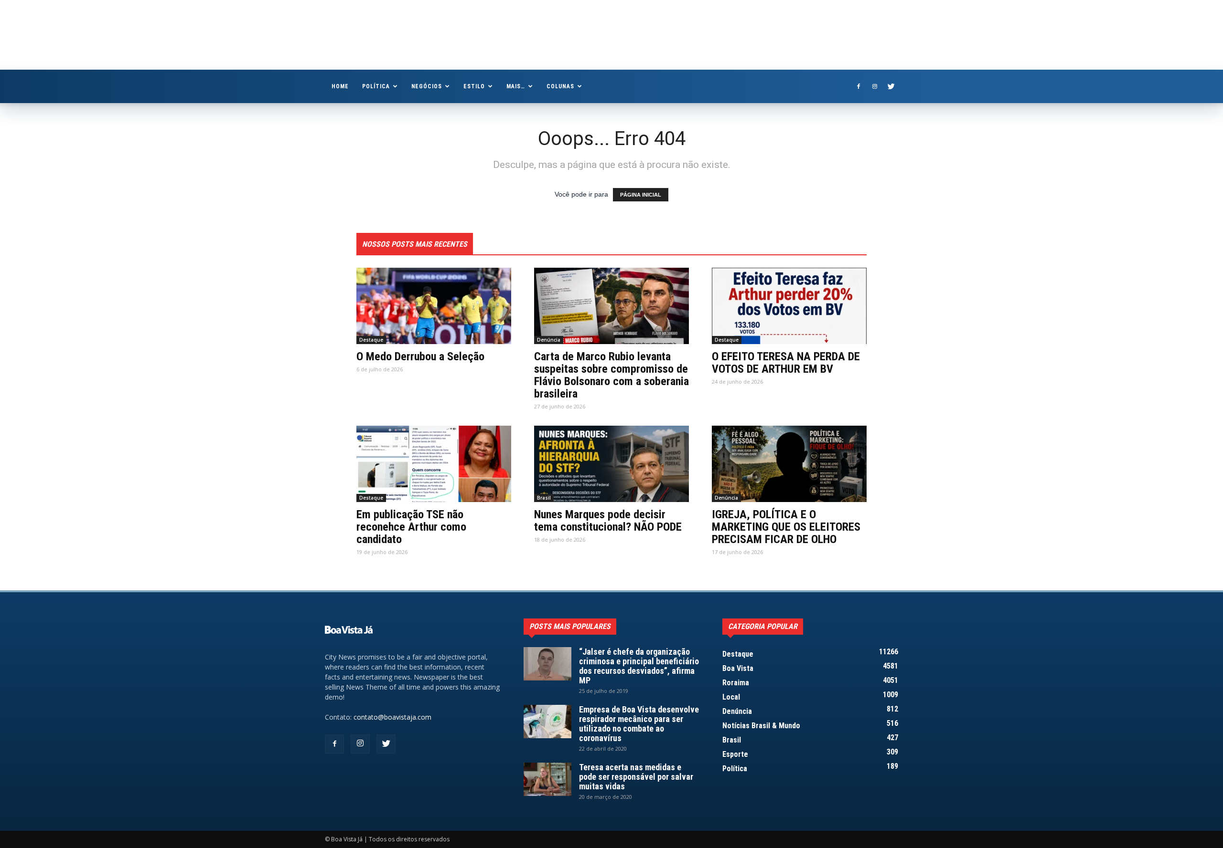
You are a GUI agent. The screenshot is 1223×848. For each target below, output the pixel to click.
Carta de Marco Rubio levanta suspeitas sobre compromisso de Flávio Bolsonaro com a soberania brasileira (611, 375)
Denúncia (548, 339)
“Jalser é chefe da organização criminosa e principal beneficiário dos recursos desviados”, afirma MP (639, 666)
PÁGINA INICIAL (640, 195)
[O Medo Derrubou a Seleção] (433, 306)
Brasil (544, 497)
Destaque (371, 339)
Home (340, 86)
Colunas (560, 86)
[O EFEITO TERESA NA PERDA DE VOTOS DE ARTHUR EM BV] (789, 306)
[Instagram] (875, 86)
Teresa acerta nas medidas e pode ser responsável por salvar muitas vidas (636, 776)
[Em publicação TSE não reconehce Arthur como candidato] (433, 464)
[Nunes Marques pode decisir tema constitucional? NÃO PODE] (611, 464)
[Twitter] (891, 86)
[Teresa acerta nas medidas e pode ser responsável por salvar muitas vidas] (547, 779)
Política (376, 86)
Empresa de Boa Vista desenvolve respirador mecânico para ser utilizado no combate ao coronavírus (639, 723)
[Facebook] (858, 86)
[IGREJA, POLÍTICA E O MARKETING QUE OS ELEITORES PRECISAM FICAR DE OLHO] (789, 464)
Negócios (426, 86)
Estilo (474, 86)
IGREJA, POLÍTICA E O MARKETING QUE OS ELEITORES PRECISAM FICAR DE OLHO (786, 527)
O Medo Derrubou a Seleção (420, 356)
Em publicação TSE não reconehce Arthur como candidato (411, 527)
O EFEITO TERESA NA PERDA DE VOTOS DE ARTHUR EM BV (786, 363)
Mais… (515, 86)
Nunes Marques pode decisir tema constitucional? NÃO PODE (608, 521)
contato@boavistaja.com (392, 717)
